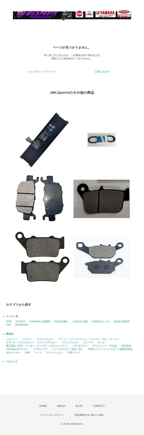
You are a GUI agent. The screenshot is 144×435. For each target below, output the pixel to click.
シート (38, 352)
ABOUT (61, 406)
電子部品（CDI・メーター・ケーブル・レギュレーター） (37, 345)
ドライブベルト (70, 342)
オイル (101, 342)
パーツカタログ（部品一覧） (68, 349)
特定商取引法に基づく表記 (89, 415)
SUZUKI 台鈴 (80, 321)
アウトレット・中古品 (105, 345)
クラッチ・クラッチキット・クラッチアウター (31, 342)
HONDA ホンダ (101, 321)
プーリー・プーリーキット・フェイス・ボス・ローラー (88, 339)
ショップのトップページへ (41, 71)
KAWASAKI (22, 325)
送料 (27, 352)
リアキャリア (40, 349)
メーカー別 (12, 316)
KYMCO (20, 321)
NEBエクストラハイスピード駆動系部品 (110, 349)
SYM (8, 321)
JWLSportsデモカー (17, 349)
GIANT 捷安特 (122, 321)
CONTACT (99, 406)
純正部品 (126, 345)
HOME (43, 406)
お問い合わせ (102, 71)
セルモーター (13, 352)
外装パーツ (74, 352)
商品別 (9, 334)
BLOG (79, 406)
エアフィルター (45, 339)
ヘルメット (12, 339)
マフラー (27, 339)
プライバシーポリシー (52, 415)
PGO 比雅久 (61, 321)
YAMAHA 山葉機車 (40, 321)
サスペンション (54, 352)
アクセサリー (81, 345)
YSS (8, 325)
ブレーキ (88, 342)
